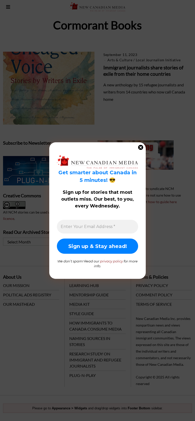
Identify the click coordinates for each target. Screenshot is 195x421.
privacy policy (111, 261)
